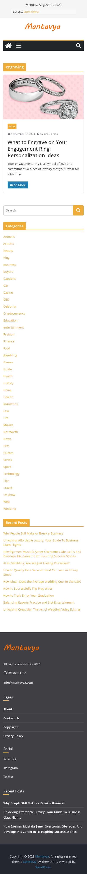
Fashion (8, 334)
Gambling (10, 355)
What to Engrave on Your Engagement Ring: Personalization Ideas (37, 149)
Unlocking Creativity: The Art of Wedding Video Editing (41, 609)
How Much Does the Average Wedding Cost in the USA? (42, 581)
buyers (8, 272)
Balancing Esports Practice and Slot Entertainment (39, 602)
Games (8, 362)
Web (6, 502)
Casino (8, 292)
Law (6, 411)
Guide (7, 369)
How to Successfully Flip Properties (28, 588)
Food (6, 348)
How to (8, 397)
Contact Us (11, 718)
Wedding (9, 509)
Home (7, 390)
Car (5, 286)
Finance (8, 341)
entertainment (13, 327)
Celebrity (9, 306)
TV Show (9, 495)
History (8, 383)
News (7, 439)
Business (9, 265)
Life (5, 418)
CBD (6, 299)
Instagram (11, 768)
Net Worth (10, 432)
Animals (9, 237)
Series (7, 460)
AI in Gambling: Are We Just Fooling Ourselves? (36, 563)
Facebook (9, 759)
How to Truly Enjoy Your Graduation (28, 595)
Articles (8, 244)
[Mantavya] (8, 46)
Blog (12, 126)
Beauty (8, 251)
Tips (6, 481)
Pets (6, 446)
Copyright (10, 727)
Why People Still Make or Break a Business (33, 533)
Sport (7, 467)
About (7, 709)
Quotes (8, 453)
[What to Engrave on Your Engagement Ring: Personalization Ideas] (43, 97)
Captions (9, 279)
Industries (10, 404)
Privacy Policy (13, 736)
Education (10, 320)
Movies (8, 425)
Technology (11, 474)
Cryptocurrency (14, 313)
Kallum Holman (49, 134)
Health (8, 376)
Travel (7, 488)
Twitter (8, 776)
